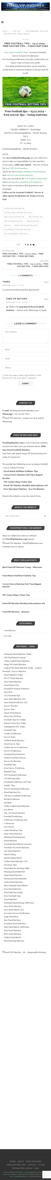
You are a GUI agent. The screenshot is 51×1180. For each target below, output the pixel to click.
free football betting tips (14, 217)
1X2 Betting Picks (12, 778)
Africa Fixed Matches (13, 882)
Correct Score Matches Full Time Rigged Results (21, 585)
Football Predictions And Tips (17, 781)
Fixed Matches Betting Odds (16, 868)
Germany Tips (10, 864)
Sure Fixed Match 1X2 (14, 909)
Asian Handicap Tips (13, 830)
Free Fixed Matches (12, 889)
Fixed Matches (10, 630)
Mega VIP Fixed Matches (15, 664)
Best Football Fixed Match (15, 885)
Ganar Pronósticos (12, 712)
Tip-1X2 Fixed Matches (14, 813)
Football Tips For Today (15, 719)
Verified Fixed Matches (14, 740)
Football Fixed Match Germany (18, 844)
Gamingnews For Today (14, 726)
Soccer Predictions (12, 750)
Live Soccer (9, 826)
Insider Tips (9, 785)
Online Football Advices (15, 757)
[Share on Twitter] (28, 244)
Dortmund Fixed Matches (15, 878)
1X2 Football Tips (12, 695)
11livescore (9, 823)
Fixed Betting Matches (14, 940)
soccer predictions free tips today (17, 229)
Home (4, 31)
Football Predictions (13, 816)
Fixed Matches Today (13, 674)
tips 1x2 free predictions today (16, 234)
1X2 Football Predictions (15, 775)
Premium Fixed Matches (15, 923)
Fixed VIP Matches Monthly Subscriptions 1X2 (23, 603)
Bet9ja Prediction (12, 799)
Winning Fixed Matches (14, 837)
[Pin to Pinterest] (30, 244)
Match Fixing (10, 854)
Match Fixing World (13, 857)
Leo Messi (8, 809)
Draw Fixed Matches (13, 833)
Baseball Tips (10, 771)
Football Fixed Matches (14, 754)
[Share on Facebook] (25, 244)
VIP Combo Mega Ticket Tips (16, 595)
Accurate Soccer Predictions (16, 913)
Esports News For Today (15, 723)
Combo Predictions (12, 733)
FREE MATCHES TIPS (16, 1164)
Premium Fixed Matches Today (17, 654)
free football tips (35, 217)
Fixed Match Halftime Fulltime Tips (19, 576)
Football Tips (10, 730)
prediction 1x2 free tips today (26, 225)
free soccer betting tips (13, 221)
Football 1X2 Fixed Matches (16, 847)
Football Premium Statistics (16, 688)
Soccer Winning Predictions (16, 788)
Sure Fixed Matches (12, 681)
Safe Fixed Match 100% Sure (16, 927)
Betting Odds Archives (22, 1168)
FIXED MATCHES (33, 1161)
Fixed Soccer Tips (12, 743)
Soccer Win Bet (11, 705)
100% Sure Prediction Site (15, 819)
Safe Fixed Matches (12, 930)
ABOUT (20, 1161)
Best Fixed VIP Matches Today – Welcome (22, 567)
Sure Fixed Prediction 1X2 (15, 702)
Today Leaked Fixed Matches (16, 661)
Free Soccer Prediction (14, 768)
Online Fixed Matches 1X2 (15, 861)
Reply (46, 282)
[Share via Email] (33, 244)
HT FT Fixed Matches (13, 678)
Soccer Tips (9, 709)
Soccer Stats (9, 737)
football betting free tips (14, 208)
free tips (7, 225)
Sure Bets (8, 692)
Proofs (42, 1164)
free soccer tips (33, 221)
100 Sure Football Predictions (17, 795)
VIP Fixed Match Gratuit (15, 657)
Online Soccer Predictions (15, 747)
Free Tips (16, 31)
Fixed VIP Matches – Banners (15, 612)
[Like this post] (20, 244)
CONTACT (32, 1164)
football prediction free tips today (18, 213)
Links (36, 1168)
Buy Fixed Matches (12, 920)
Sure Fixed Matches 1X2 (15, 699)
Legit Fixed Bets (11, 916)
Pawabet (8, 802)
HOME (13, 1161)
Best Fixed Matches (12, 934)
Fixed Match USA (11, 685)
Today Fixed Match (12, 937)
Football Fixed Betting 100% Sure (19, 902)
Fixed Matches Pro (12, 792)
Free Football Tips (12, 896)
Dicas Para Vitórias (12, 716)
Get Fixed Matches (12, 851)
